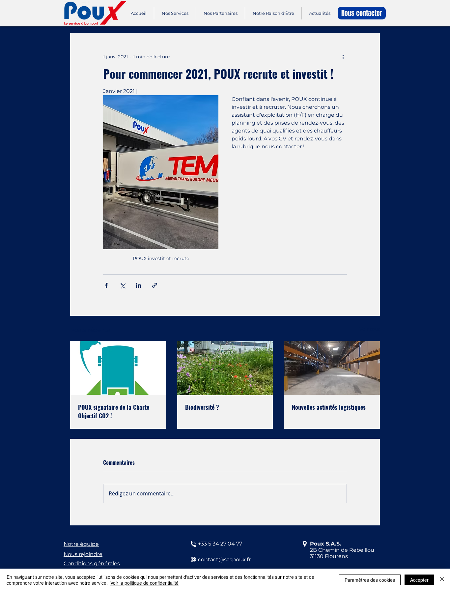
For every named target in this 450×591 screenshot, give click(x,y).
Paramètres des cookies (370, 579)
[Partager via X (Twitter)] (122, 285)
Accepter (419, 579)
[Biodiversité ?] (225, 368)
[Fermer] (442, 580)
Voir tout (369, 329)
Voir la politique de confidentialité (144, 582)
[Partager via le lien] (155, 285)
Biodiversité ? (202, 407)
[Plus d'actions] (343, 57)
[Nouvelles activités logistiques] (332, 368)
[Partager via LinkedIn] (138, 285)
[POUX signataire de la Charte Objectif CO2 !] (118, 368)
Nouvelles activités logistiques (329, 407)
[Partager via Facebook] (106, 285)
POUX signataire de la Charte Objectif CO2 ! (113, 411)
